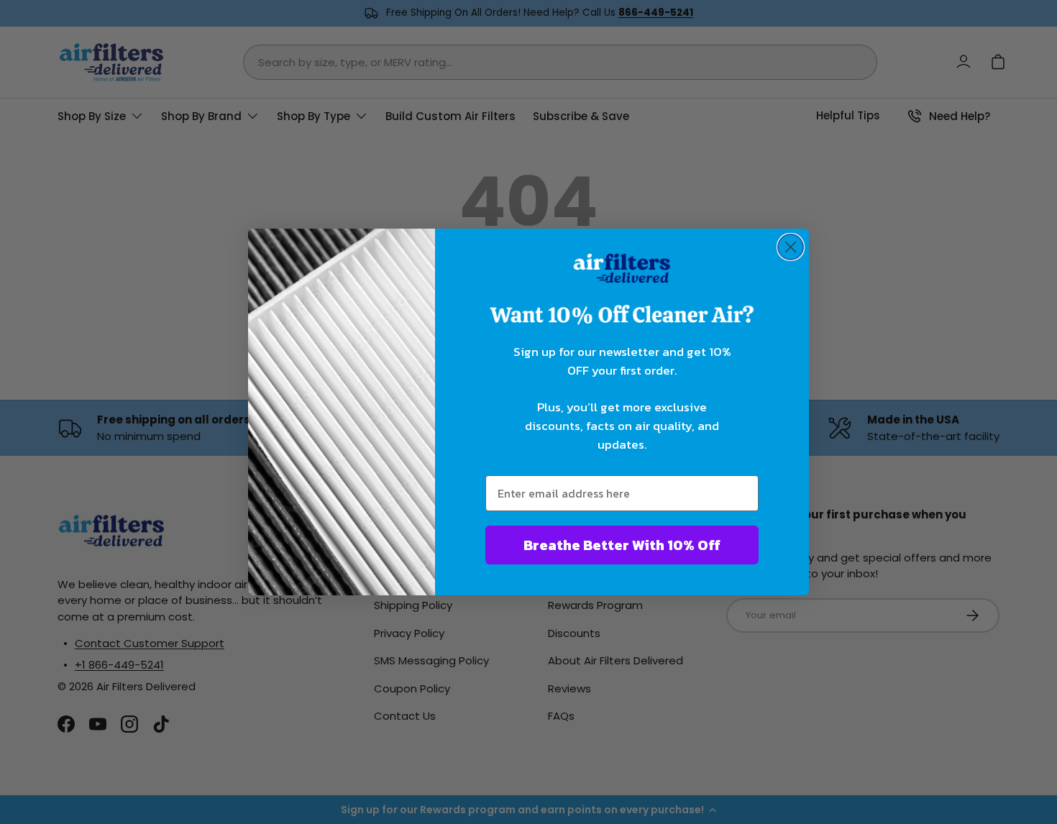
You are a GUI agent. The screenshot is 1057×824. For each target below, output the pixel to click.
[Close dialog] (790, 247)
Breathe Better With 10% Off (621, 545)
